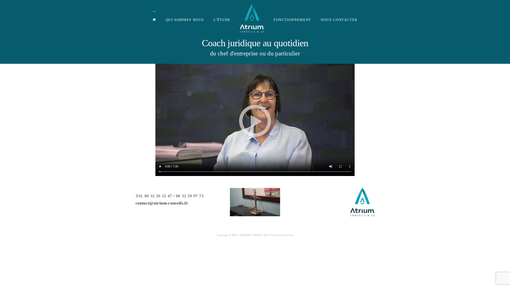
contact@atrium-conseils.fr (161, 203)
